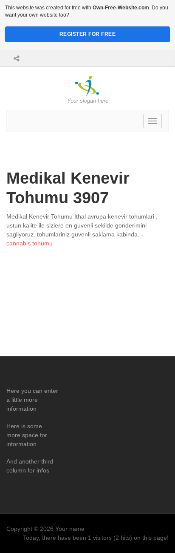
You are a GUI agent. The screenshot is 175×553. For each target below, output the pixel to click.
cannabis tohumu (29, 243)
